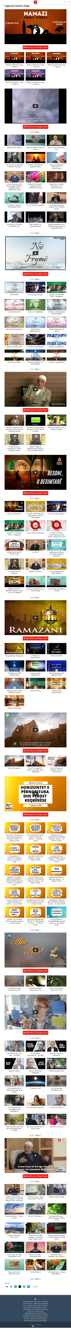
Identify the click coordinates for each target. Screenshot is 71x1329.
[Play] (35, 27)
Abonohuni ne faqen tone (36, 47)
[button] (14, 60)
